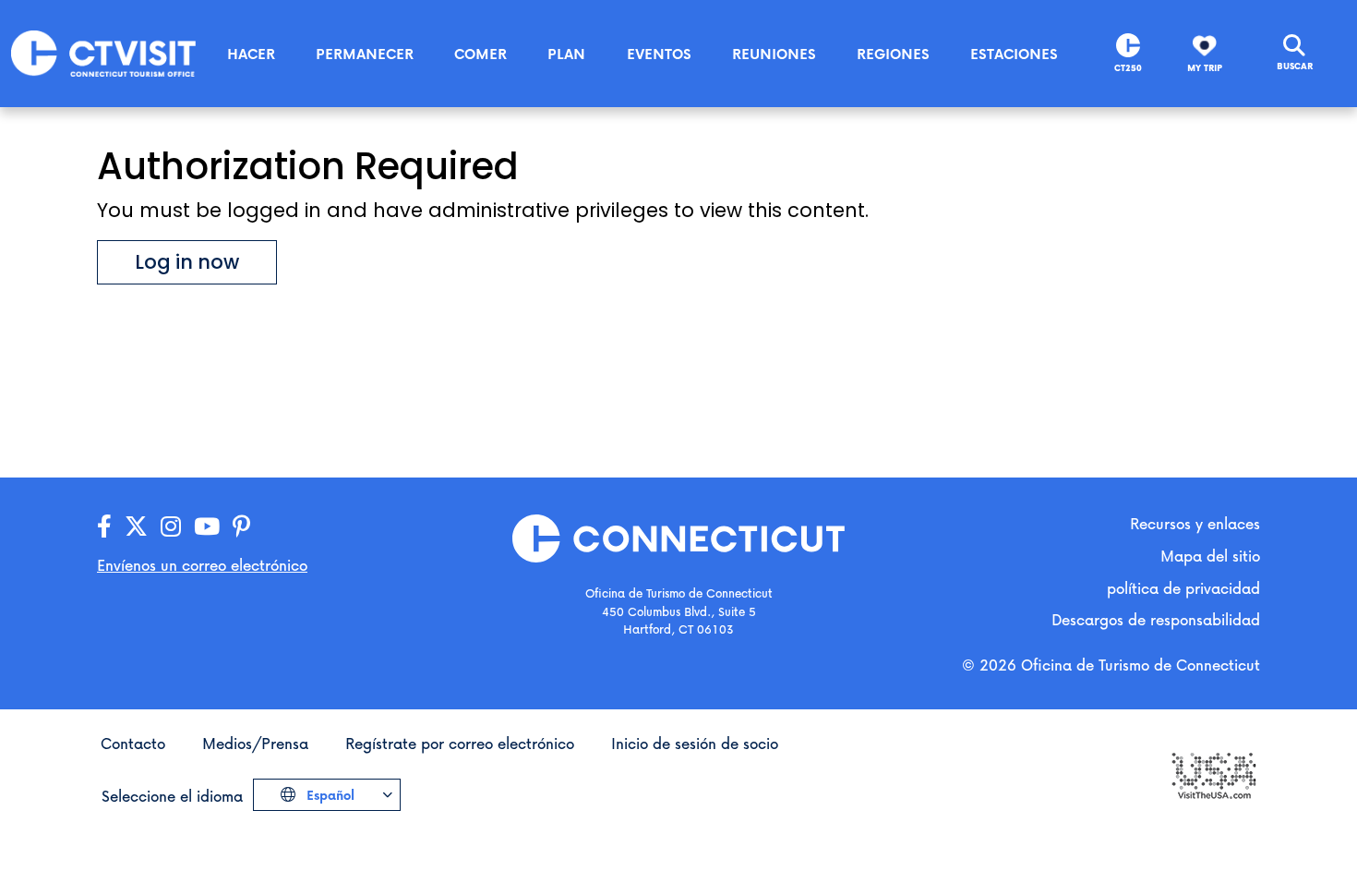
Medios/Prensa (255, 743)
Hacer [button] (251, 53)
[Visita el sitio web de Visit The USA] (1213, 774)
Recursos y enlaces (1195, 523)
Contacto (133, 743)
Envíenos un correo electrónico (202, 564)
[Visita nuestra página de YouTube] (207, 527)
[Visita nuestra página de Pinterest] (241, 527)
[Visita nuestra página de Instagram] (171, 527)
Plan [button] (566, 53)
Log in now (187, 261)
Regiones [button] (893, 53)
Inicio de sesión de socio (694, 743)
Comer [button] (480, 53)
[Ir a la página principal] (103, 52)
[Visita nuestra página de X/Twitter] (136, 527)
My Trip (1204, 68)
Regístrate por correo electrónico (459, 743)
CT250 (1128, 68)
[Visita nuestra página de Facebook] (104, 527)
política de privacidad (1183, 587)
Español (328, 794)
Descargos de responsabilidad (1155, 619)
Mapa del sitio (1210, 555)
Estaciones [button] (1014, 53)
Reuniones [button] (774, 53)
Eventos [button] (659, 53)
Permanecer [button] (365, 53)
